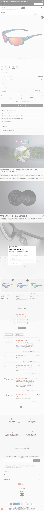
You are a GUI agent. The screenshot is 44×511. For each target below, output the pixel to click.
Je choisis (15, 263)
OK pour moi (29, 263)
